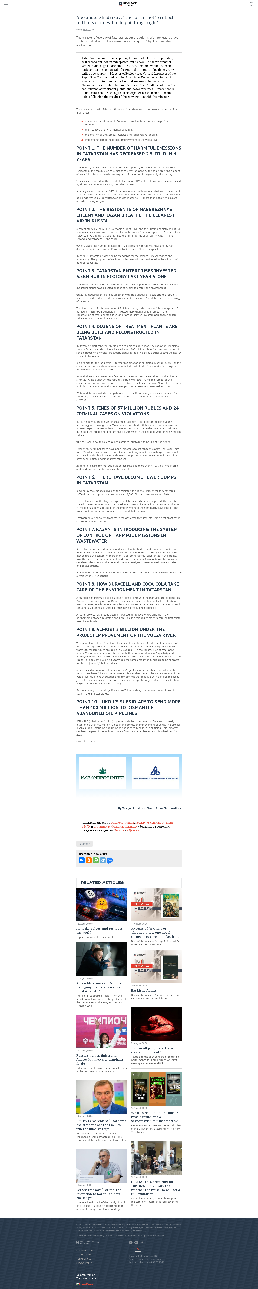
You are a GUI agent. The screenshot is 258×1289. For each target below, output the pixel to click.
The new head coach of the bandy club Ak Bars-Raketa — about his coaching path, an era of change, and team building (100, 1199)
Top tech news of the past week (99, 932)
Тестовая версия (86, 1278)
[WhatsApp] (96, 860)
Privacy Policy (84, 1263)
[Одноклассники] (89, 860)
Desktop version (85, 1275)
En (138, 1249)
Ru (131, 1249)
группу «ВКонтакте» (149, 823)
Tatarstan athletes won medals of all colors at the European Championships (101, 1063)
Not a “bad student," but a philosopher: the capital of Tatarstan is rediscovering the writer (155, 1193)
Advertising (83, 1254)
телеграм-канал (122, 823)
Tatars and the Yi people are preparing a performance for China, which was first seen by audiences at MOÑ (155, 1055)
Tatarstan (84, 843)
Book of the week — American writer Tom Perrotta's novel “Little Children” (155, 994)
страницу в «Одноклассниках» (115, 826)
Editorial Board (85, 1250)
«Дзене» (133, 830)
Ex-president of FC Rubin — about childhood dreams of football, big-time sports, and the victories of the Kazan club (101, 1130)
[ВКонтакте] (82, 860)
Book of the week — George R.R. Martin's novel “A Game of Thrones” (155, 936)
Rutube (119, 830)
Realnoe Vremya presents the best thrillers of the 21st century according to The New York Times (156, 1122)
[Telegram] (103, 860)
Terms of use (83, 1259)
